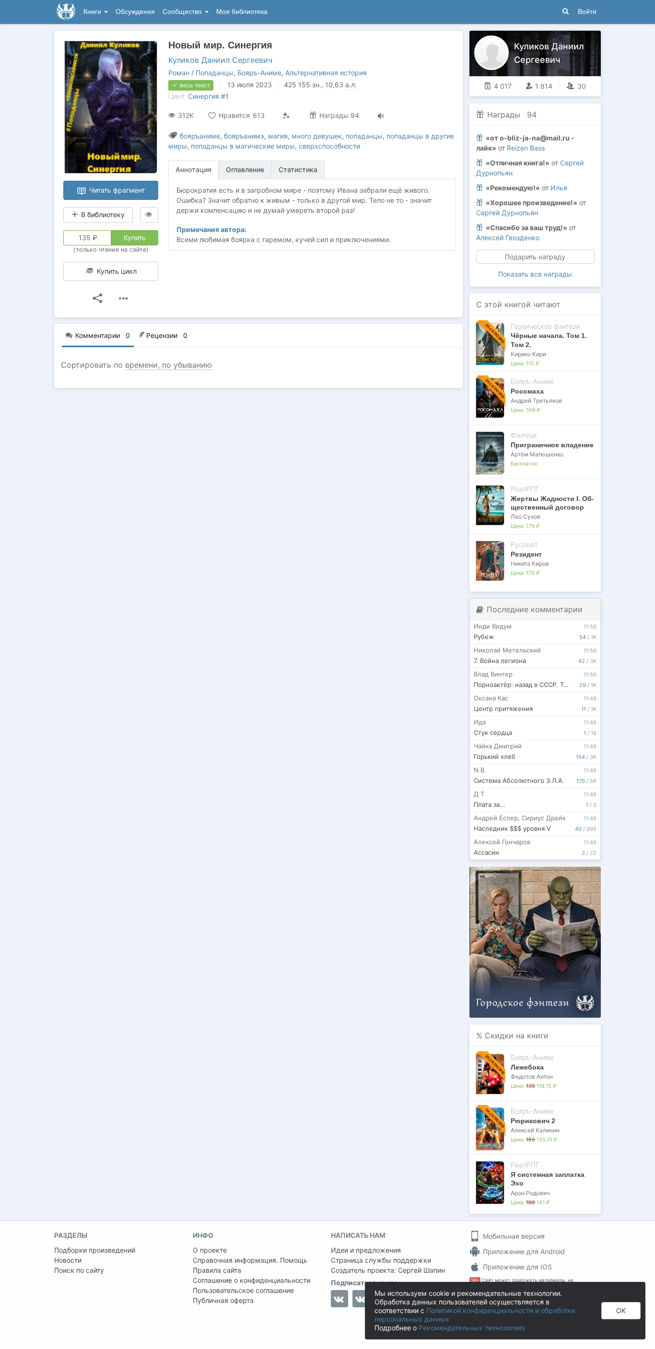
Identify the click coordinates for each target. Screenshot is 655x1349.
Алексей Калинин (535, 1130)
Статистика (298, 169)
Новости (68, 1260)
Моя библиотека (242, 11)
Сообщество (183, 11)
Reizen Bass (526, 148)
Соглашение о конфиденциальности (251, 1280)
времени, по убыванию (168, 365)
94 (532, 114)
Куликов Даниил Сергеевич (220, 60)
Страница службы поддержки (381, 1260)
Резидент (526, 554)
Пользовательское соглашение (243, 1290)
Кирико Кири (528, 354)
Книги (93, 11)
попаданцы (364, 136)
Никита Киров (530, 563)
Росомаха (527, 391)
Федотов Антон (532, 1076)
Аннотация (193, 169)
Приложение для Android (523, 1251)
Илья (558, 188)
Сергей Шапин (421, 1270)
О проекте (210, 1250)
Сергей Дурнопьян (507, 213)
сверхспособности (329, 146)
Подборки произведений (94, 1250)
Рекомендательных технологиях (472, 1328)
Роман (178, 73)
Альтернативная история (326, 73)
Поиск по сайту (79, 1270)
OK (621, 1310)
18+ (475, 1280)
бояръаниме (200, 136)
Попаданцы (215, 73)
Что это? (538, 877)
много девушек (317, 136)
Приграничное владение (552, 445)
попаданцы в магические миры (243, 146)
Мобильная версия (513, 1236)
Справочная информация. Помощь (250, 1260)
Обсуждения (135, 11)
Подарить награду (535, 257)
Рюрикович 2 (533, 1121)
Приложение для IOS (516, 1267)
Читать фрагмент (116, 190)
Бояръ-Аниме (259, 73)
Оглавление (245, 169)
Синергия (203, 96)
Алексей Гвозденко (507, 237)
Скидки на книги (517, 1035)
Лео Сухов (525, 516)
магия (278, 136)
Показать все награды (535, 274)
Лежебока (527, 1067)
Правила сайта (217, 1270)
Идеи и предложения (366, 1250)
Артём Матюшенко (537, 454)
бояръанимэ (244, 136)
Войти (587, 11)
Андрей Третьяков (536, 400)
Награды (503, 114)
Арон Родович (530, 1193)
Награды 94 (338, 115)
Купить (135, 237)
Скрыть (580, 877)
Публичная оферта (223, 1300)
